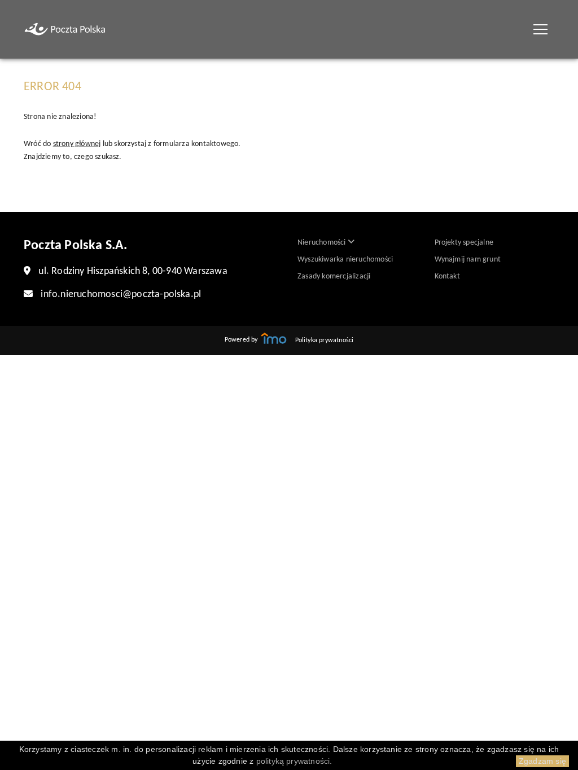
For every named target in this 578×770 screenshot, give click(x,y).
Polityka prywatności (324, 340)
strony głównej (77, 144)
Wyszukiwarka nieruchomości (345, 259)
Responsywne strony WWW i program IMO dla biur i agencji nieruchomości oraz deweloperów (274, 338)
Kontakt (447, 276)
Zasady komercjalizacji (333, 276)
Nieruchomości (322, 242)
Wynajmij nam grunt (468, 259)
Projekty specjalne (464, 242)
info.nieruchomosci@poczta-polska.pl (121, 294)
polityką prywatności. (294, 760)
